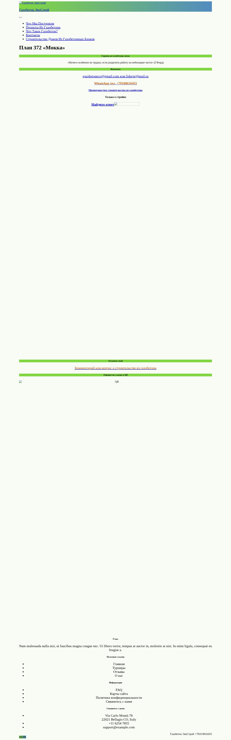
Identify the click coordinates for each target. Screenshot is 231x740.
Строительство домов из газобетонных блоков (60, 39)
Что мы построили (40, 23)
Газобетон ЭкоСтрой (34, 10)
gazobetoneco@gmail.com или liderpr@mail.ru (115, 76)
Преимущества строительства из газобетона (115, 90)
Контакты (33, 35)
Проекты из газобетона (43, 27)
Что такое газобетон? (42, 31)
